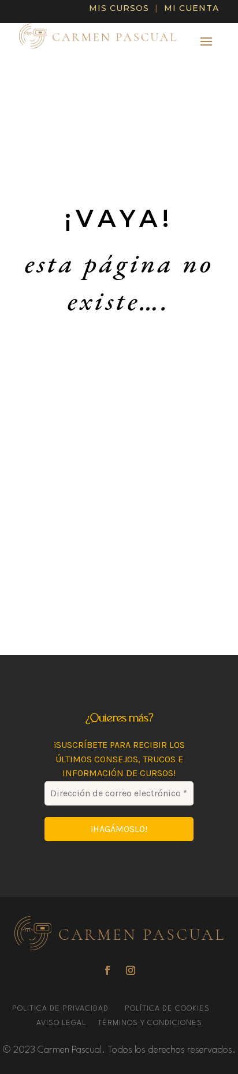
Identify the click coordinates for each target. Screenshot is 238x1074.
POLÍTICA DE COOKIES (167, 1008)
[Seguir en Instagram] (130, 970)
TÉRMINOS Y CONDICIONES (150, 1023)
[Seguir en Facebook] (107, 970)
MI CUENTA (191, 8)
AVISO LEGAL (62, 1023)
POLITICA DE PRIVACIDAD (61, 1008)
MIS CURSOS (119, 8)
